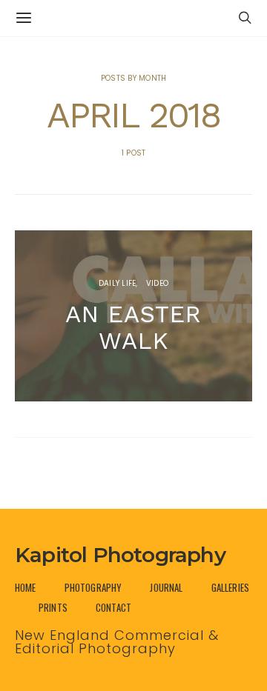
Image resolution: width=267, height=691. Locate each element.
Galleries (230, 588)
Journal (166, 588)
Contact (113, 608)
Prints (53, 608)
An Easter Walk (133, 327)
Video (157, 283)
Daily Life (117, 283)
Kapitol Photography (120, 554)
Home (25, 588)
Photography (93, 588)
